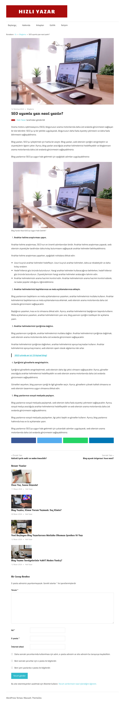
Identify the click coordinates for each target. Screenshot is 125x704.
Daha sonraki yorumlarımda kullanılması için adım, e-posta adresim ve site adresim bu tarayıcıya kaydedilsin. (62, 654)
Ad (13, 630)
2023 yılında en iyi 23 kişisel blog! (31, 355)
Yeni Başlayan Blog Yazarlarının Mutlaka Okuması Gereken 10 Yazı (47, 535)
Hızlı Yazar (21, 120)
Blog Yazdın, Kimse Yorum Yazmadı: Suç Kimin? (36, 510)
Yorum (14, 590)
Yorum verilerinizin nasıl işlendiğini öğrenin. (78, 683)
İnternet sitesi (17, 646)
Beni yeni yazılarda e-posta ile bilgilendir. (32, 667)
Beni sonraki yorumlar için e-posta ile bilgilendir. (35, 661)
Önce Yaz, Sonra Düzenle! (24, 484)
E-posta (15, 638)
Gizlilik (52, 25)
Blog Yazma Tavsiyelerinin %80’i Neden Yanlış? (36, 560)
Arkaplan (40, 25)
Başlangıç (12, 25)
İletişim (64, 25)
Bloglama (30, 109)
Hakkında (26, 25)
